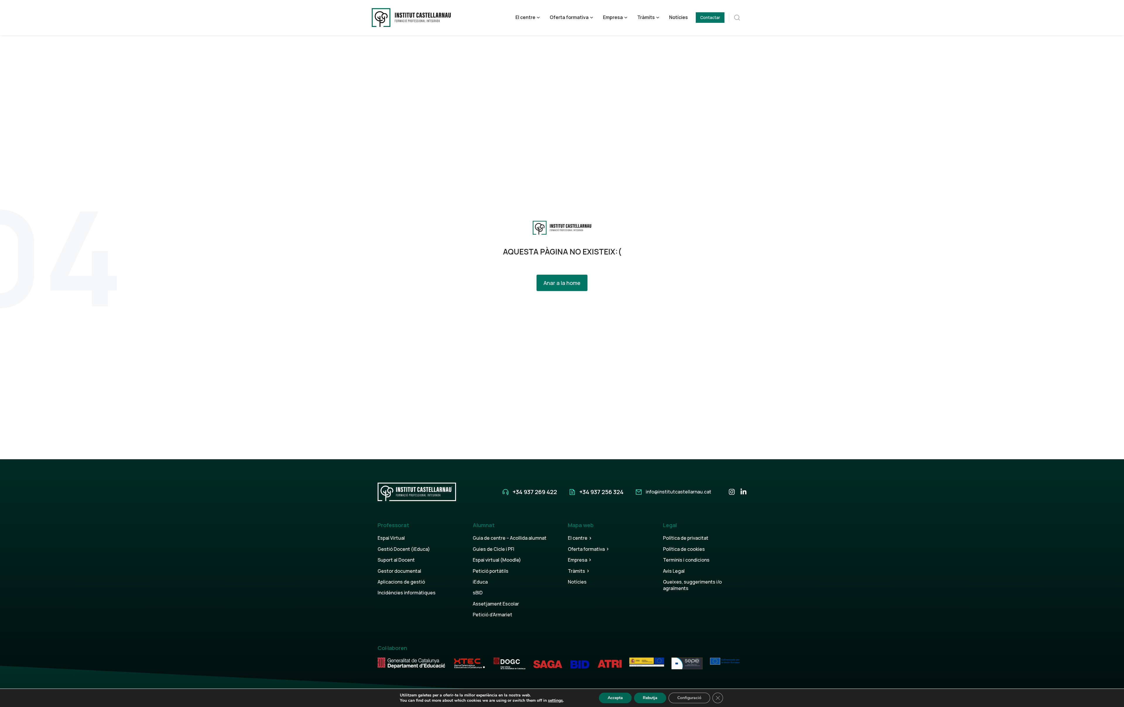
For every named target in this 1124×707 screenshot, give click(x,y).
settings (555, 700)
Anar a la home (562, 282)
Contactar (710, 17)
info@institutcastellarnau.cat (678, 491)
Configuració (689, 698)
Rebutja (650, 698)
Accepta (615, 698)
